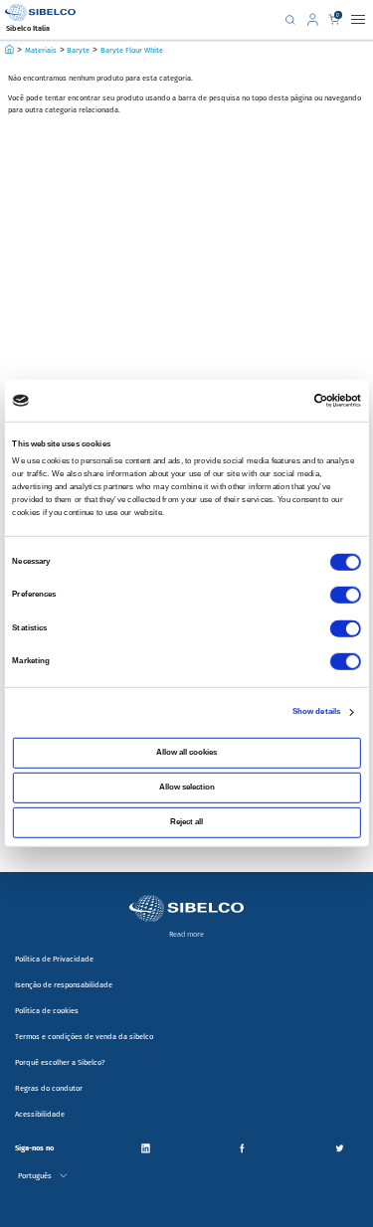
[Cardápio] (358, 20)
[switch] (345, 595)
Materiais (41, 50)
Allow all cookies (186, 752)
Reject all (186, 821)
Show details (316, 711)
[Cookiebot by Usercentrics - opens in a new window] (314, 401)
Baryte (78, 50)
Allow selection (187, 787)
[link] (315, 20)
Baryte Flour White (131, 50)
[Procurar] (290, 19)
